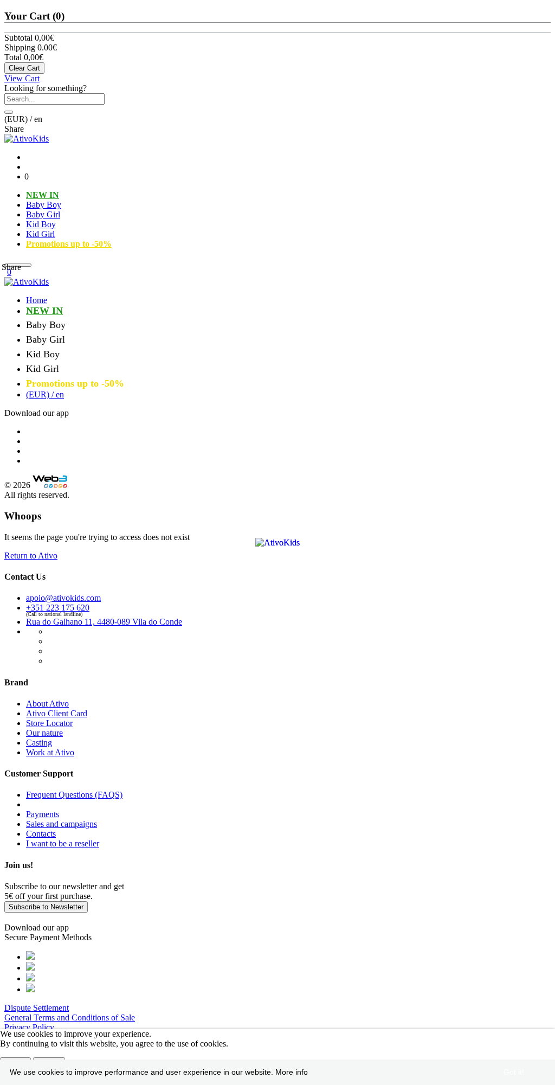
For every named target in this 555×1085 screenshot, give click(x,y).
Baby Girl (43, 214)
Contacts (41, 833)
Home (36, 300)
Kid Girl (40, 234)
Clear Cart (24, 68)
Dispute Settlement (36, 1007)
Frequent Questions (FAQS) (74, 794)
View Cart (22, 78)
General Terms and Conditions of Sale (69, 1017)
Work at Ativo (50, 752)
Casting (39, 742)
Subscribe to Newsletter (46, 907)
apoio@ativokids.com (63, 597)
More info (291, 1072)
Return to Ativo (30, 555)
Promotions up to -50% (69, 243)
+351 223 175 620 (57, 607)
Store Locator (49, 723)
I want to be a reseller (62, 843)
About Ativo (47, 703)
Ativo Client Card (56, 713)
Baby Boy (43, 204)
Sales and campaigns (61, 824)
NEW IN (42, 195)
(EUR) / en (45, 394)
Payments (42, 814)
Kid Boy (41, 224)
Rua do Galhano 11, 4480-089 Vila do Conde (104, 621)
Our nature (44, 732)
